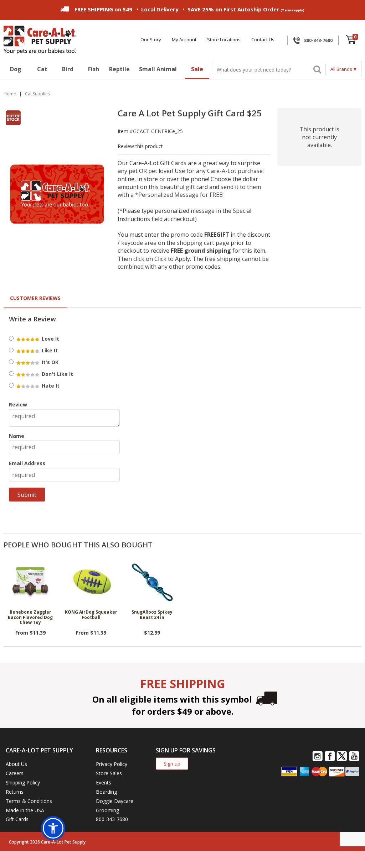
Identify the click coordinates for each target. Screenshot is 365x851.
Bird (67, 69)
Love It (49, 338)
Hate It (50, 385)
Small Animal (158, 69)
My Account (184, 39)
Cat (42, 69)
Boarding (106, 791)
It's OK (49, 362)
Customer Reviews (35, 298)
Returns (15, 791)
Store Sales (109, 773)
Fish (93, 69)
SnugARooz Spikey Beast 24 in (152, 615)
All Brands (341, 69)
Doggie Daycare (114, 801)
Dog (15, 69)
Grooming (107, 810)
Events (103, 782)
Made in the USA (25, 810)
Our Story (150, 39)
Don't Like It (56, 374)
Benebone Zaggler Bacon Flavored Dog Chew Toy (30, 617)
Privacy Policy (111, 764)
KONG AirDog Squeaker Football (91, 615)
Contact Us (262, 39)
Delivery (160, 9)
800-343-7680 (318, 40)
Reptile (119, 69)
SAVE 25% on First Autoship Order (245, 9)
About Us (16, 764)
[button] (53, 828)
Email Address (27, 463)
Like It (49, 350)
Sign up (172, 763)
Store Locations (224, 39)
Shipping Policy (23, 782)
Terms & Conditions (29, 801)
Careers (15, 773)
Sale (197, 69)
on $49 (103, 9)
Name (16, 435)
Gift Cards (17, 819)
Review (18, 404)
